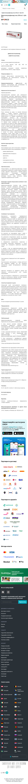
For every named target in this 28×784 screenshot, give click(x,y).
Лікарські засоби (5, 646)
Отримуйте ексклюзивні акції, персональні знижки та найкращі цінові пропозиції (13, 597)
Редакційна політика (6, 635)
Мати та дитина (5, 662)
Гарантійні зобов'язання (7, 632)
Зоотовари (3, 669)
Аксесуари (3, 673)
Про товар (5, 24)
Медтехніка (4, 657)
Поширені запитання (6, 615)
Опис (25, 24)
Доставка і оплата (5, 611)
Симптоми (3, 676)
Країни (2, 626)
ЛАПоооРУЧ (4, 666)
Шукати (25, 8)
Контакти (3, 613)
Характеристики (15, 24)
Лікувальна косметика (6, 653)
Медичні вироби (5, 655)
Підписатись (22, 602)
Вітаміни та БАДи (5, 650)
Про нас (3, 624)
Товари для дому (5, 664)
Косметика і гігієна (5, 648)
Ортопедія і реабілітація (7, 659)
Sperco (25, 19)
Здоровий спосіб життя (6, 671)
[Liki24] (4, 772)
